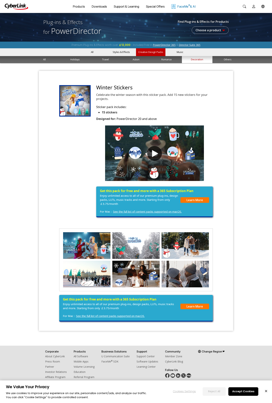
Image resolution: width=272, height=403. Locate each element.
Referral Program (84, 377)
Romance (166, 59)
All (92, 52)
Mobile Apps (81, 361)
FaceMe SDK (109, 361)
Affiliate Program (55, 377)
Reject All (214, 391)
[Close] (266, 391)
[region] (136, 391)
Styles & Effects (121, 52)
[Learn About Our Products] (189, 377)
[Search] (244, 6)
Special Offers (155, 6)
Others (227, 59)
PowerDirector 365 (164, 45)
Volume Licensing (84, 366)
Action (136, 59)
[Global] (263, 6)
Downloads (99, 6)
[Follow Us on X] (183, 377)
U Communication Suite (115, 356)
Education (79, 372)
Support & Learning (126, 6)
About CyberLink (55, 356)
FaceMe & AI (186, 6)
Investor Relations (56, 372)
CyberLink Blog (174, 361)
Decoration (197, 59)
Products (79, 6)
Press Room (52, 361)
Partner (49, 366)
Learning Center (146, 366)
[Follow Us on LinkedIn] (178, 377)
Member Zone (173, 356)
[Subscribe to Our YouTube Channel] (172, 377)
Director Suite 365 (189, 45)
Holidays (75, 59)
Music (180, 52)
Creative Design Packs (150, 52)
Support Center (146, 356)
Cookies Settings (184, 391)
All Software (81, 356)
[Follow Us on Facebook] (167, 377)
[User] (253, 6)
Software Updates (147, 361)
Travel (105, 59)
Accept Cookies (243, 391)
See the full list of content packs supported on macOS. (147, 211)
